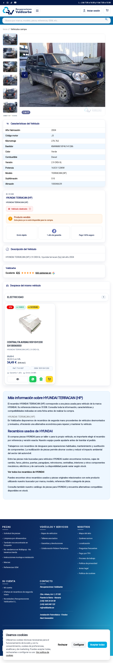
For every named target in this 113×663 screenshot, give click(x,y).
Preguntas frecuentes (88, 548)
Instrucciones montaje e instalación (19, 557)
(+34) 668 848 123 (47, 604)
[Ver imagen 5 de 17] (10, 94)
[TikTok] (11, 2)
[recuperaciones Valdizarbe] (17, 11)
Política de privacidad (88, 563)
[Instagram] (7, 2)
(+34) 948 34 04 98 (47, 601)
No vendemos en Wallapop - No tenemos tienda (17, 550)
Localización (84, 543)
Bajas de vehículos (49, 533)
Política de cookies (87, 573)
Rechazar (62, 644)
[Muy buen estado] (41, 379)
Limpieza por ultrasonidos (15, 538)
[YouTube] (15, 2)
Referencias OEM (11, 567)
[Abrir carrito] (107, 10)
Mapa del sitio (85, 533)
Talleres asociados (49, 538)
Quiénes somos (85, 538)
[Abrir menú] (37, 11)
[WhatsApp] (32, 379)
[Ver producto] (17, 379)
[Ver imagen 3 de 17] (10, 67)
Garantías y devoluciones (52, 543)
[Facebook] (3, 2)
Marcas (7, 562)
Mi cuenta (8, 588)
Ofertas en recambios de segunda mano (18, 593)
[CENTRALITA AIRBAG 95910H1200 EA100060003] (30, 324)
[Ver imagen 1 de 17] (10, 40)
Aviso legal (83, 568)
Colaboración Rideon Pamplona (54, 548)
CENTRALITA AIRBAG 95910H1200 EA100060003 (25, 344)
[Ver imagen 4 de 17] (10, 80)
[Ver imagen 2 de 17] (10, 53)
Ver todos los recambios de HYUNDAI (26, 472)
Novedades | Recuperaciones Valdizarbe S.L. (16, 600)
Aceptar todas (97, 644)
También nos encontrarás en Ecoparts (16, 544)
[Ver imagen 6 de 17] (10, 107)
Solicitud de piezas (12, 533)
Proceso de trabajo (87, 558)
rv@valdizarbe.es (47, 608)
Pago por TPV (84, 553)
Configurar (79, 644)
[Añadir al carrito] (49, 379)
